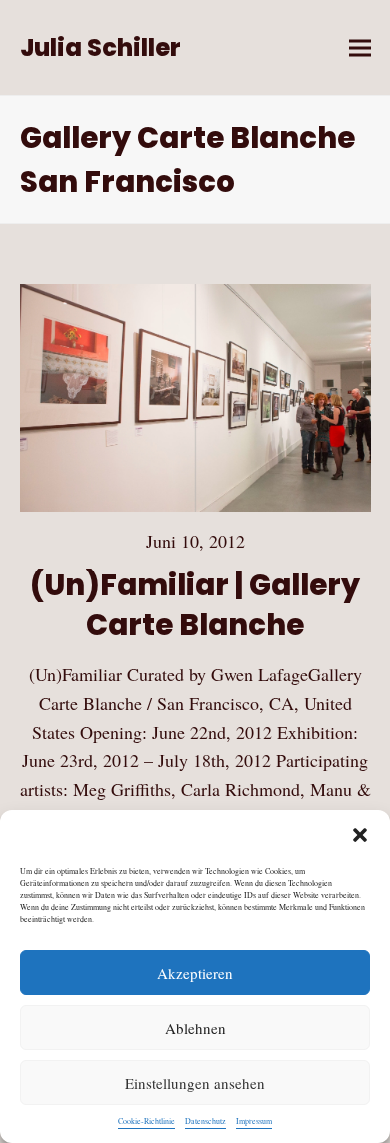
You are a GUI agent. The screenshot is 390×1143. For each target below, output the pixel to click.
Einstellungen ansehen (195, 1083)
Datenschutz (205, 1121)
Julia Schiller (100, 47)
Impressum (254, 1121)
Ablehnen (195, 1028)
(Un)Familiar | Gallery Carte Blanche (195, 605)
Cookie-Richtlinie (146, 1121)
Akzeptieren (195, 973)
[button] (360, 835)
